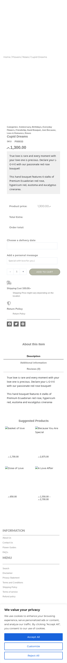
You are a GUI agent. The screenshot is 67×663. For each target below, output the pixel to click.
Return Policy (15, 308)
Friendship (21, 130)
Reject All (33, 655)
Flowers (16, 57)
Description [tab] (33, 356)
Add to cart (44, 272)
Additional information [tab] (33, 362)
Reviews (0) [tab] (33, 368)
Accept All (33, 637)
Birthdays (37, 127)
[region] (33, 633)
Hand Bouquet (34, 130)
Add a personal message (22, 255)
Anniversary (25, 127)
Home (6, 57)
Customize (33, 646)
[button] (9, 324)
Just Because (48, 130)
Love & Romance (15, 133)
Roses (26, 57)
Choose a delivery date (21, 240)
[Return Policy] (9, 303)
